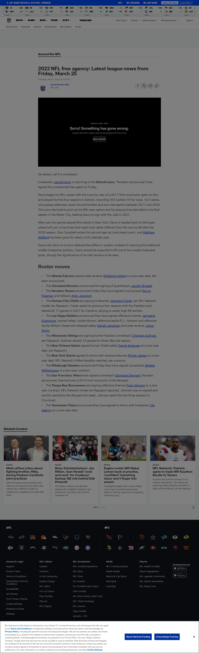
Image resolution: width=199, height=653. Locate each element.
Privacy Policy (12, 631)
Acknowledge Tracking (167, 636)
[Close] (194, 636)
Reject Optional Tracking (138, 636)
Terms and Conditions (21, 628)
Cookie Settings (94, 649)
